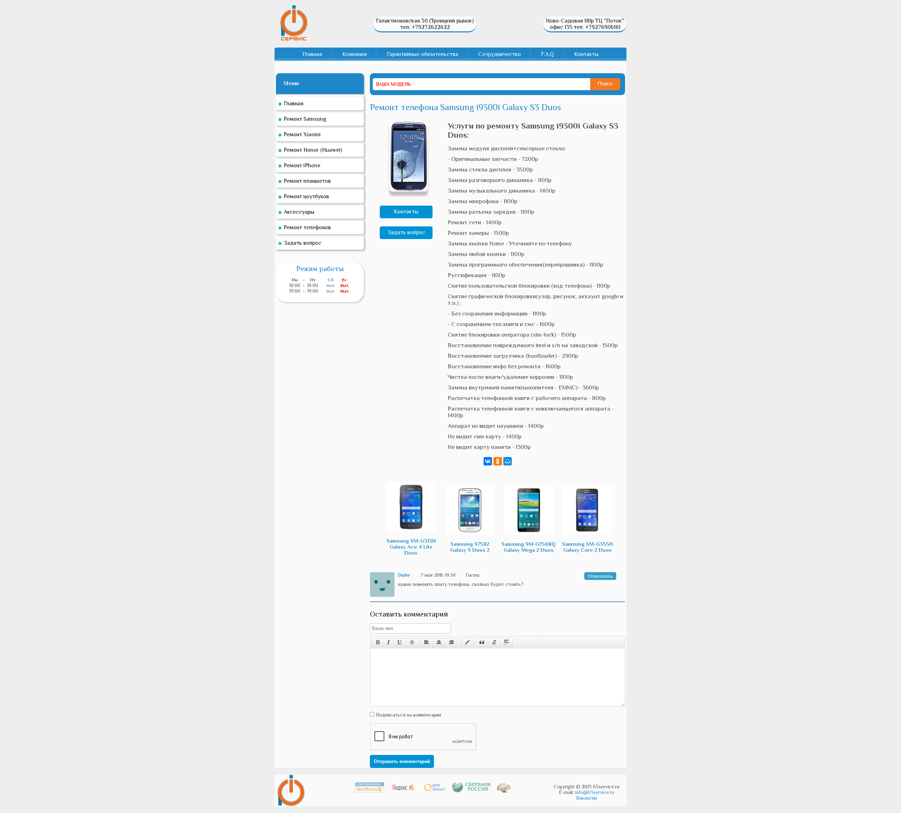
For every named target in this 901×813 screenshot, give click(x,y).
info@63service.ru (594, 792)
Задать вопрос (406, 232)
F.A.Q (547, 54)
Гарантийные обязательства (422, 54)
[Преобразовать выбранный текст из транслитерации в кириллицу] (494, 642)
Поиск (605, 84)
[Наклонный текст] (388, 642)
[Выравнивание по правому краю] (451, 642)
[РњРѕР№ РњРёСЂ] (507, 461)
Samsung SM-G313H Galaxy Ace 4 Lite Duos (411, 547)
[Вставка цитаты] (481, 642)
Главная (312, 54)
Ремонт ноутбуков (306, 196)
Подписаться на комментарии (407, 715)
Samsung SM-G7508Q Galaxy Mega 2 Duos (529, 547)
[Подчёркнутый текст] (399, 642)
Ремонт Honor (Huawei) (313, 150)
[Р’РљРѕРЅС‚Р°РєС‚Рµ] (488, 461)
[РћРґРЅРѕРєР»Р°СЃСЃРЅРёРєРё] (497, 461)
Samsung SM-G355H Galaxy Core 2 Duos (587, 547)
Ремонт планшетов (307, 181)
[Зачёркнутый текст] (412, 642)
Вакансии (586, 798)
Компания (354, 54)
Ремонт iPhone (302, 165)
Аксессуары (299, 212)
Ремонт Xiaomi (302, 134)
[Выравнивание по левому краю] (426, 642)
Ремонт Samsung (305, 119)
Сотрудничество (499, 54)
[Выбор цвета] (467, 642)
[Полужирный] (378, 642)
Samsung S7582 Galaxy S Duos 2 (470, 547)
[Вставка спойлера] (506, 642)
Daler (404, 575)
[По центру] (439, 642)
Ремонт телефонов (307, 227)
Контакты (586, 54)
